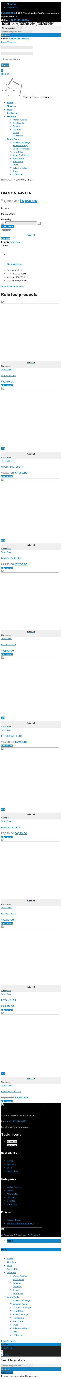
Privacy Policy (14, 1219)
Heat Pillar (12, 1204)
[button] (7, 385)
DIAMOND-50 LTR (11, 1091)
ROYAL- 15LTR (8, 913)
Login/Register (9, 42)
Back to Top (7, 1372)
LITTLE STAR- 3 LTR (11, 736)
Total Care (15, 242)
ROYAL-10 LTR (8, 644)
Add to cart (7, 226)
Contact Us (12, 7)
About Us (11, 4)
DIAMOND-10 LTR (10, 827)
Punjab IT (35, 1235)
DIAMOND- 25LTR (11, 558)
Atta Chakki (12, 1193)
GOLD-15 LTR (8, 375)
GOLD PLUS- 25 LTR (12, 466)
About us (11, 1164)
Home (4, 179)
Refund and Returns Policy (20, 1223)
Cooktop (11, 1200)
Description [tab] (14, 264)
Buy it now (6, 230)
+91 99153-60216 (19, 20)
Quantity (6, 219)
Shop (9, 1167)
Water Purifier (14, 1186)
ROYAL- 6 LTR (8, 1000)
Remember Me (12, 59)
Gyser (11, 179)
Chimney (11, 1197)
